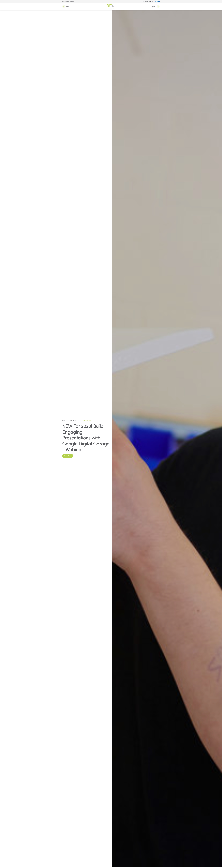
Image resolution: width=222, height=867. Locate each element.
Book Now (67, 456)
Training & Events (75, 420)
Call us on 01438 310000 (68, 1)
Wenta (64, 420)
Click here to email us (147, 1)
